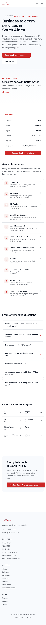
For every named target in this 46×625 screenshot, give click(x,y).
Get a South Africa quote (15, 55)
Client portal (6, 585)
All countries (9, 16)
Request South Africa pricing (23, 153)
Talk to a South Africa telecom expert (24, 485)
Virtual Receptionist (9, 555)
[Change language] (37, 3)
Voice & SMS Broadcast (11, 559)
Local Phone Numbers (10, 552)
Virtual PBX (6, 546)
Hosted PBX (6, 543)
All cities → (6, 92)
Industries (5, 578)
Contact (5, 581)
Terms (4, 604)
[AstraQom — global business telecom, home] (6, 3)
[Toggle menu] (42, 4)
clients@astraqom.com (10, 532)
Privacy (5, 598)
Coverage (6, 575)
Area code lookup (9, 588)
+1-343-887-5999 (9, 530)
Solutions (5, 572)
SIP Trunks (6, 549)
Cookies (5, 601)
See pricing (9, 61)
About (4, 569)
